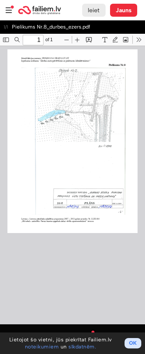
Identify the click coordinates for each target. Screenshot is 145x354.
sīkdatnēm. (82, 347)
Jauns (124, 10)
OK (133, 343)
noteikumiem (42, 347)
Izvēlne (9, 10)
